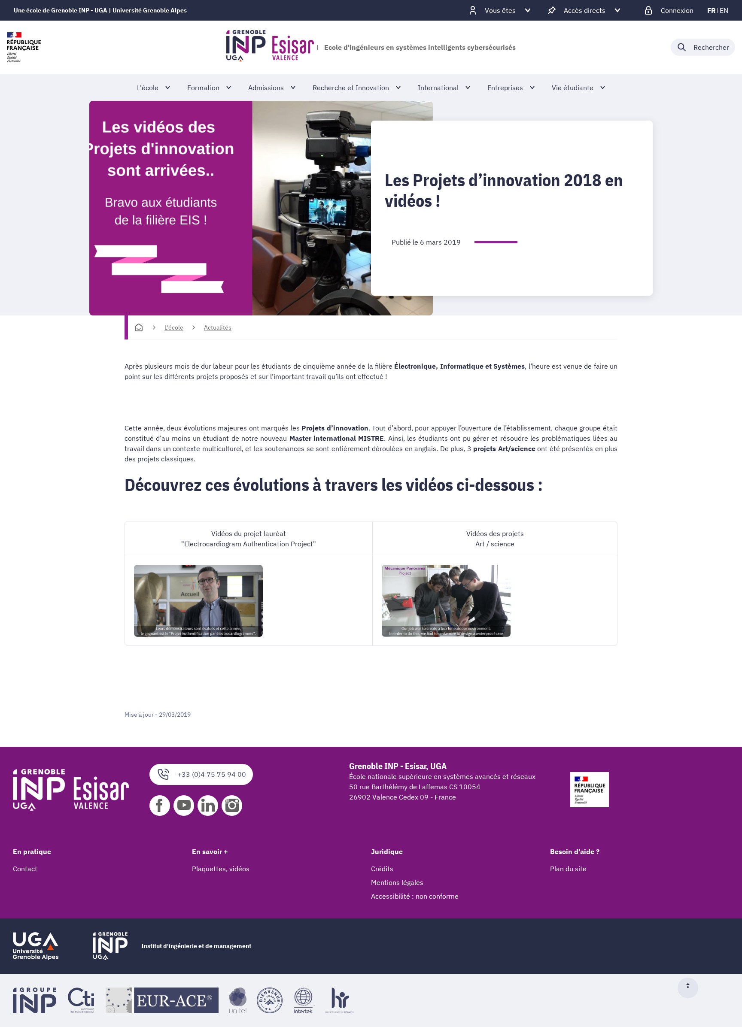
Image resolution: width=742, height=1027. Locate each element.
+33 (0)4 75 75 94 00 (211, 774)
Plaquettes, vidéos (220, 868)
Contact (25, 868)
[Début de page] (691, 988)
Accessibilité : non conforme (415, 896)
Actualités (217, 327)
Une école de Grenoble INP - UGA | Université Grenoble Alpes (100, 10)
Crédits (382, 868)
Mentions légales (397, 882)
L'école (173, 327)
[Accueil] (139, 327)
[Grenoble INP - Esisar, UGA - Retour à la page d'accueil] (270, 47)
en (724, 10)
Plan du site (568, 868)
